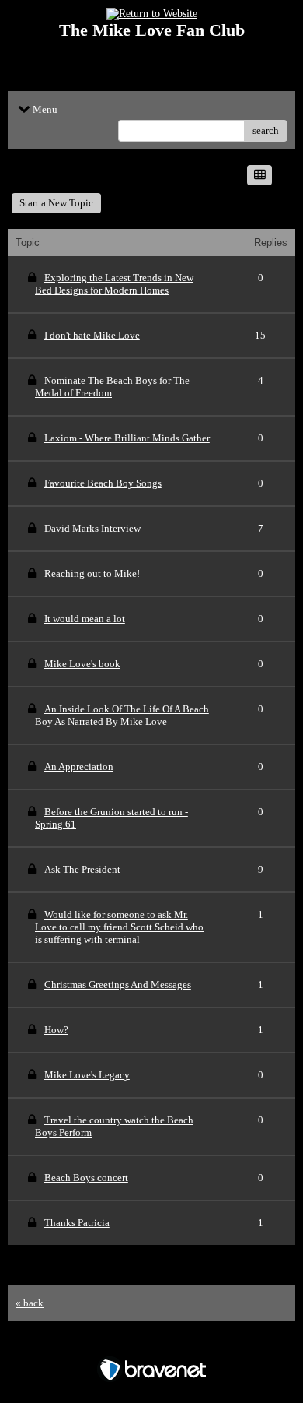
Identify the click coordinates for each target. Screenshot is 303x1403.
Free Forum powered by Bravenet (151, 1342)
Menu (45, 109)
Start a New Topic (56, 203)
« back (30, 1303)
